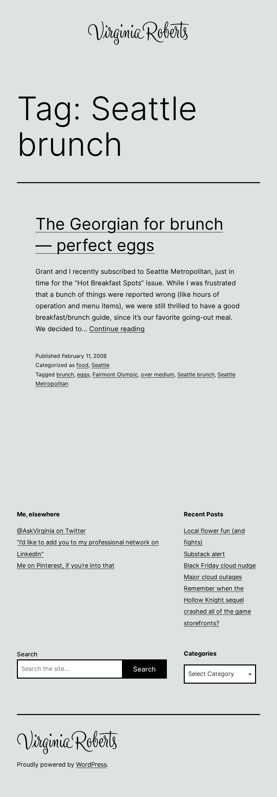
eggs (83, 374)
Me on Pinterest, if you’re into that (66, 565)
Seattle (100, 365)
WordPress (91, 764)
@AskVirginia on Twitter (51, 530)
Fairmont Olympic (115, 374)
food (82, 365)
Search (27, 654)
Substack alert (204, 554)
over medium (157, 374)
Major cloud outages (213, 576)
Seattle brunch (196, 374)
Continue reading (117, 329)
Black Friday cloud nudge (220, 565)
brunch (65, 374)
